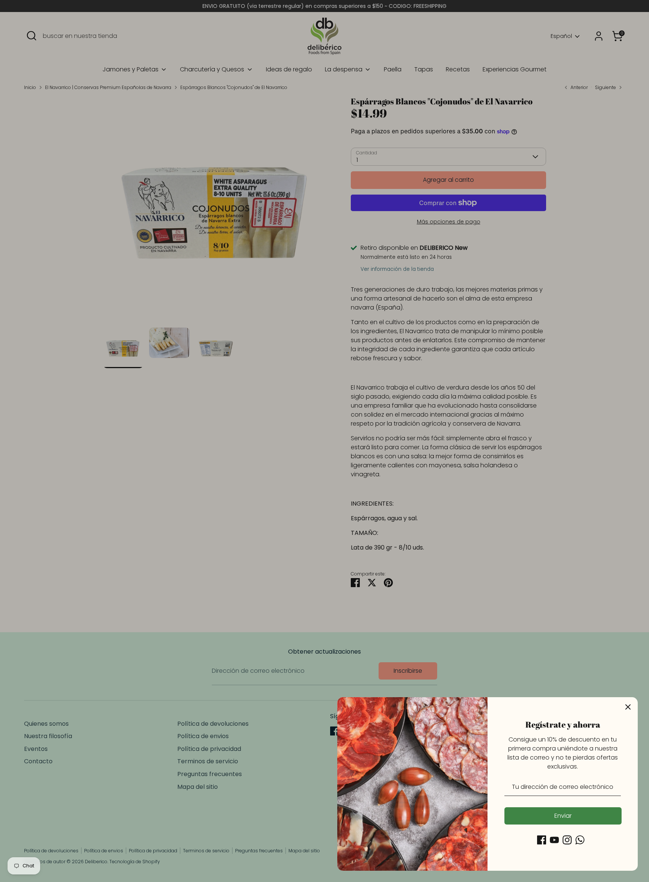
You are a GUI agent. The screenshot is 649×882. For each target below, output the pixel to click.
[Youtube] (554, 839)
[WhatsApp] (579, 839)
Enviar (563, 815)
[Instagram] (567, 839)
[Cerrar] (628, 707)
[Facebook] (541, 839)
